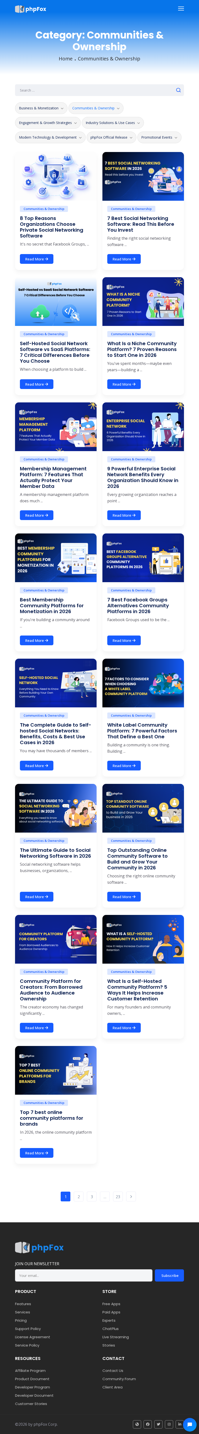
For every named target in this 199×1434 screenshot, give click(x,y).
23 (118, 1196)
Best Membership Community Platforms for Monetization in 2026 (52, 605)
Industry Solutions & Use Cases (110, 122)
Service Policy (27, 1345)
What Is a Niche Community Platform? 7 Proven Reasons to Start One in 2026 (142, 349)
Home (66, 58)
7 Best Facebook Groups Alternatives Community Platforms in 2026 (138, 605)
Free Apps (111, 1303)
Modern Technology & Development (48, 137)
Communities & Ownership (109, 58)
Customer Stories (31, 1403)
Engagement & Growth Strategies (45, 122)
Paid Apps (111, 1312)
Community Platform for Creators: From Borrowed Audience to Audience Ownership (51, 990)
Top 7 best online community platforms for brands (51, 1118)
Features (23, 1303)
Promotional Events (156, 137)
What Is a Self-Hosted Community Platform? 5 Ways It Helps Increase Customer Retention (137, 990)
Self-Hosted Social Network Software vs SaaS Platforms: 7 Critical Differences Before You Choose (55, 352)
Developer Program (32, 1387)
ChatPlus (110, 1328)
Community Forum (119, 1378)
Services (22, 1312)
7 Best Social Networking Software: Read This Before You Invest (140, 224)
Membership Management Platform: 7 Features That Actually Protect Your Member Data (53, 477)
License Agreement (32, 1336)
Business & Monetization (38, 108)
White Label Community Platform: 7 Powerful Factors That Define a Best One (142, 731)
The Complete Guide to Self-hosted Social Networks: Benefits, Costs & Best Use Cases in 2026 (55, 734)
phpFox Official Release (109, 137)
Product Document (32, 1378)
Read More (35, 258)
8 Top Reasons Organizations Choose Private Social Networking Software (51, 227)
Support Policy (28, 1328)
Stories (108, 1345)
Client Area (112, 1387)
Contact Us (112, 1370)
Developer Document (34, 1395)
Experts (109, 1320)
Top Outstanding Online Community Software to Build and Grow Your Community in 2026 (137, 859)
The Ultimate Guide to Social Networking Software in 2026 (55, 853)
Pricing (21, 1320)
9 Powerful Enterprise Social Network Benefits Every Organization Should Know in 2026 (142, 477)
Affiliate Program (30, 1370)
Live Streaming (115, 1336)
